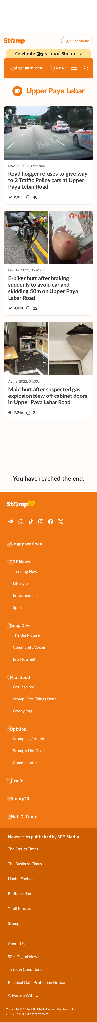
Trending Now (25, 572)
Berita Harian (19, 894)
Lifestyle (20, 584)
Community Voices (29, 647)
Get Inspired (23, 687)
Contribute (80, 41)
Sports (18, 608)
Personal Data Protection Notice (36, 983)
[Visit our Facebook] (51, 522)
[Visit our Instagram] (41, 522)
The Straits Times (23, 849)
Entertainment (25, 596)
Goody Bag (22, 711)
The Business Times (25, 864)
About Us (16, 944)
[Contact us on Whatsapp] (21, 522)
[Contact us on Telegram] (11, 522)
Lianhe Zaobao (21, 879)
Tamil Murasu (19, 909)
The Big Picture (26, 635)
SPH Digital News (23, 957)
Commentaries (25, 763)
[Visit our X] (61, 522)
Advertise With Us (24, 996)
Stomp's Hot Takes (29, 751)
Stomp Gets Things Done (34, 699)
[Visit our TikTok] (31, 522)
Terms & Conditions (25, 970)
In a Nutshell (24, 659)
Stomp (13, 924)
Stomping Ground (28, 739)
